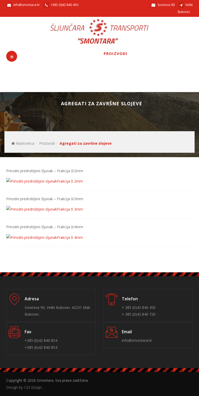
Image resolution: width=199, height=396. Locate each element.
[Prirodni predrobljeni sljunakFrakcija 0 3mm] (44, 209)
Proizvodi (115, 53)
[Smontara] (99, 31)
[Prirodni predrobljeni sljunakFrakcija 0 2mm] (44, 180)
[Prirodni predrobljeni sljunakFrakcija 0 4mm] (44, 237)
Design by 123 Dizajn (24, 387)
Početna (39, 53)
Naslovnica (25, 143)
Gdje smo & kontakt (88, 69)
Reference (159, 53)
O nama (74, 53)
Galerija (38, 69)
